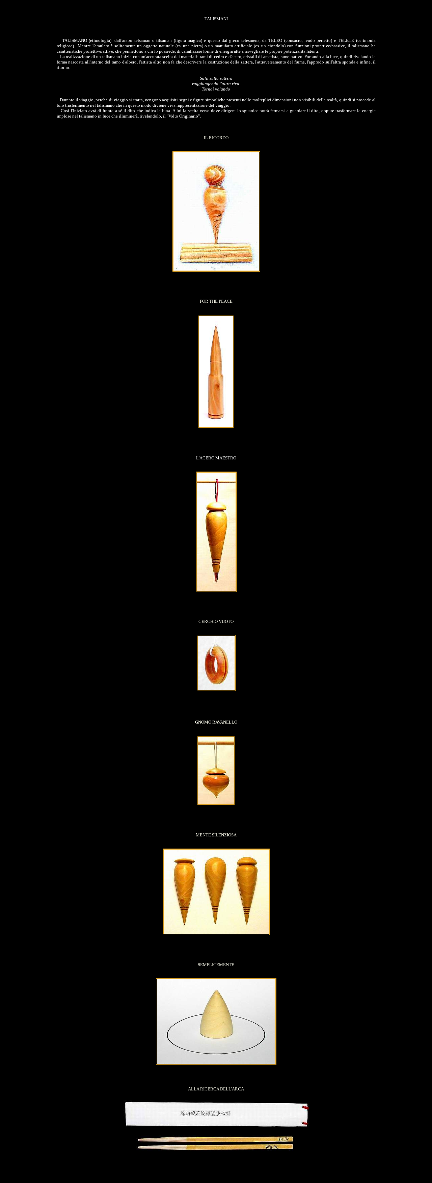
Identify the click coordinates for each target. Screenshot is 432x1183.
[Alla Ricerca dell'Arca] (216, 1159)
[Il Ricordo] (216, 270)
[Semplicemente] (216, 1063)
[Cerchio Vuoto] (216, 689)
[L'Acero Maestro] (216, 590)
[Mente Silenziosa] (216, 933)
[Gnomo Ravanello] (216, 803)
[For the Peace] (216, 426)
